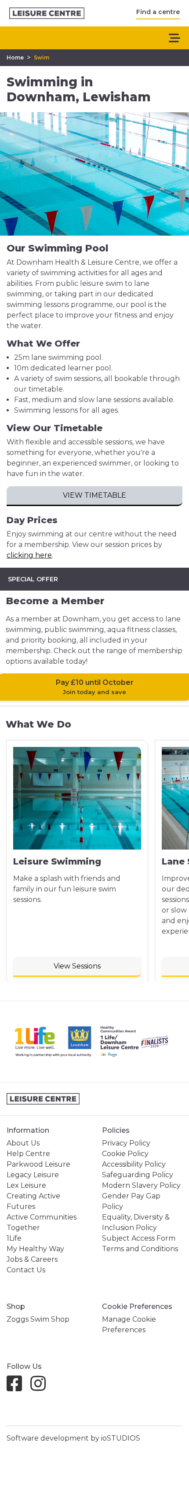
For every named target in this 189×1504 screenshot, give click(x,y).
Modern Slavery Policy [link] (141, 1185)
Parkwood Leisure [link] (38, 1164)
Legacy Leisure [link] (33, 1175)
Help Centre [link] (28, 1153)
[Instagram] (41, 1387)
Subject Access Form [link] (138, 1238)
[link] (46, 13)
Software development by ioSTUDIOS (73, 1438)
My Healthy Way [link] (35, 1249)
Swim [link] (41, 57)
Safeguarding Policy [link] (137, 1175)
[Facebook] (18, 1387)
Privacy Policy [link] (126, 1143)
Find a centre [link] (158, 12)
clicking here (29, 555)
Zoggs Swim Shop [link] (38, 1319)
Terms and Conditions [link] (140, 1249)
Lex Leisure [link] (26, 1185)
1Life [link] (14, 1238)
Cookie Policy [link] (125, 1153)
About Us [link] (23, 1143)
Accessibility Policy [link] (134, 1164)
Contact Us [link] (26, 1270)
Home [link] (15, 57)
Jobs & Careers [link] (32, 1259)
